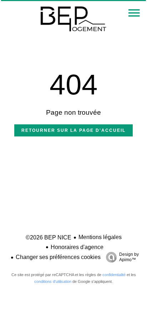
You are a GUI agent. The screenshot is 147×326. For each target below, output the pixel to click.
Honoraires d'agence (77, 247)
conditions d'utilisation (52, 281)
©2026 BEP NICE (48, 237)
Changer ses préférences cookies (58, 257)
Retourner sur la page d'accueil (73, 130)
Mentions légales (100, 237)
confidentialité (114, 275)
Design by (129, 257)
